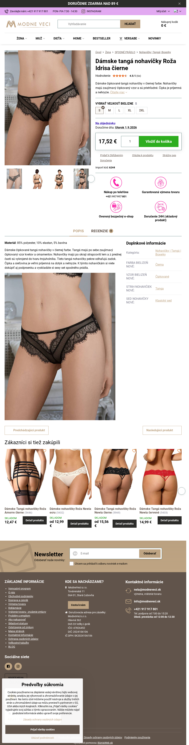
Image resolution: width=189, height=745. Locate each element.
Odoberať (150, 553)
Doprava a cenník (18, 600)
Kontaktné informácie (20, 635)
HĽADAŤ (130, 24)
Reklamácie (14, 607)
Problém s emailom (19, 615)
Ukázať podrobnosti (42, 737)
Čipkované (162, 276)
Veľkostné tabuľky (18, 642)
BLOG (11, 646)
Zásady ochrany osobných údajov (103, 737)
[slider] (120, 75)
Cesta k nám (78, 605)
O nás (11, 592)
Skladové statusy (18, 623)
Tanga (159, 288)
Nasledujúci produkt (159, 430)
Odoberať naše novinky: (49, 560)
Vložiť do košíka (159, 141)
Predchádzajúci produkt (29, 430)
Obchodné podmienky (20, 596)
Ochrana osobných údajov (23, 638)
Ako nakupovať (17, 619)
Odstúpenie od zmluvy (21, 627)
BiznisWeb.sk (105, 742)
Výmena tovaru (17, 604)
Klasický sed (163, 300)
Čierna (159, 264)
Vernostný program (19, 588)
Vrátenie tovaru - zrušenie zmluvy (27, 611)
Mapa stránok (16, 631)
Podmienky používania (137, 737)
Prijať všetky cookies (42, 729)
